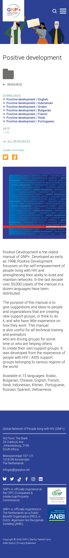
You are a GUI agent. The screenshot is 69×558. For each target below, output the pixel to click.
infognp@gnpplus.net (16, 470)
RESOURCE (14, 84)
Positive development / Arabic (26, 106)
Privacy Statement (26, 543)
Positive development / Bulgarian (28, 110)
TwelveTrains (44, 539)
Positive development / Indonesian (29, 103)
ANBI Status (9, 543)
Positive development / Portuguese (30, 121)
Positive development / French (26, 114)
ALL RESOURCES (18, 141)
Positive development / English (27, 99)
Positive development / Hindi (25, 117)
